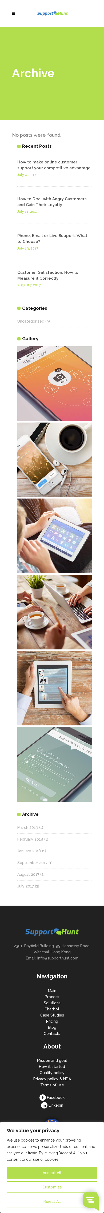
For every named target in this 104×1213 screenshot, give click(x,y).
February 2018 (30, 839)
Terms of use (52, 1085)
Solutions (52, 1003)
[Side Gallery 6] (54, 764)
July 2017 (25, 886)
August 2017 (28, 874)
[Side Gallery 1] (54, 383)
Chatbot (52, 1009)
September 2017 (32, 863)
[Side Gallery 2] (54, 460)
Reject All (52, 1201)
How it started (52, 1067)
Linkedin (56, 1105)
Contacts (52, 1033)
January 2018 (29, 851)
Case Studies (52, 1015)
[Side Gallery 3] (54, 536)
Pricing (52, 1021)
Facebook (56, 1097)
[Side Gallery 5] (54, 688)
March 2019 (27, 827)
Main (52, 991)
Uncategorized (30, 321)
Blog (52, 1027)
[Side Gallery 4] (54, 612)
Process (52, 997)
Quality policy (52, 1073)
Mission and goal (52, 1060)
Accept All (52, 1173)
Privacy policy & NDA (52, 1079)
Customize (52, 1187)
